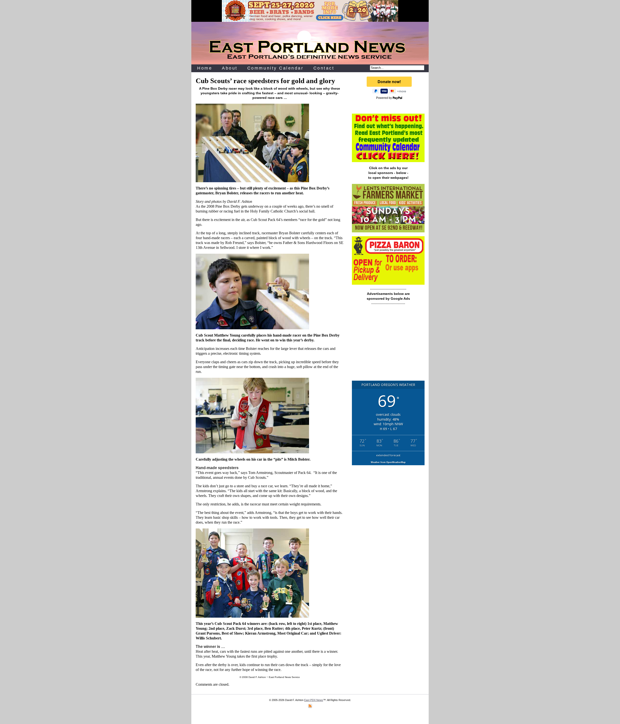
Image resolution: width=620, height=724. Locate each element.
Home (204, 68)
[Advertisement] (388, 345)
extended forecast (388, 455)
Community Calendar (275, 68)
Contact (323, 68)
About (230, 68)
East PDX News (313, 700)
